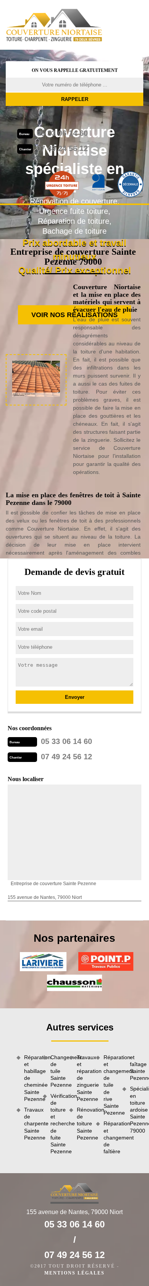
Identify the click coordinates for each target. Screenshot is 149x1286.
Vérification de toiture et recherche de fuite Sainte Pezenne (57, 1124)
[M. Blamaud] (54, 25)
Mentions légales (74, 1273)
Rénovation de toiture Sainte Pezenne (83, 1124)
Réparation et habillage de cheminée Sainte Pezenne (30, 1078)
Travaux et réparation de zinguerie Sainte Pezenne (83, 1078)
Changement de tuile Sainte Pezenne (57, 1071)
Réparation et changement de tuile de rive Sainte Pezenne (110, 1085)
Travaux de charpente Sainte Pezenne (30, 1124)
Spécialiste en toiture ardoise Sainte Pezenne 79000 (136, 1109)
